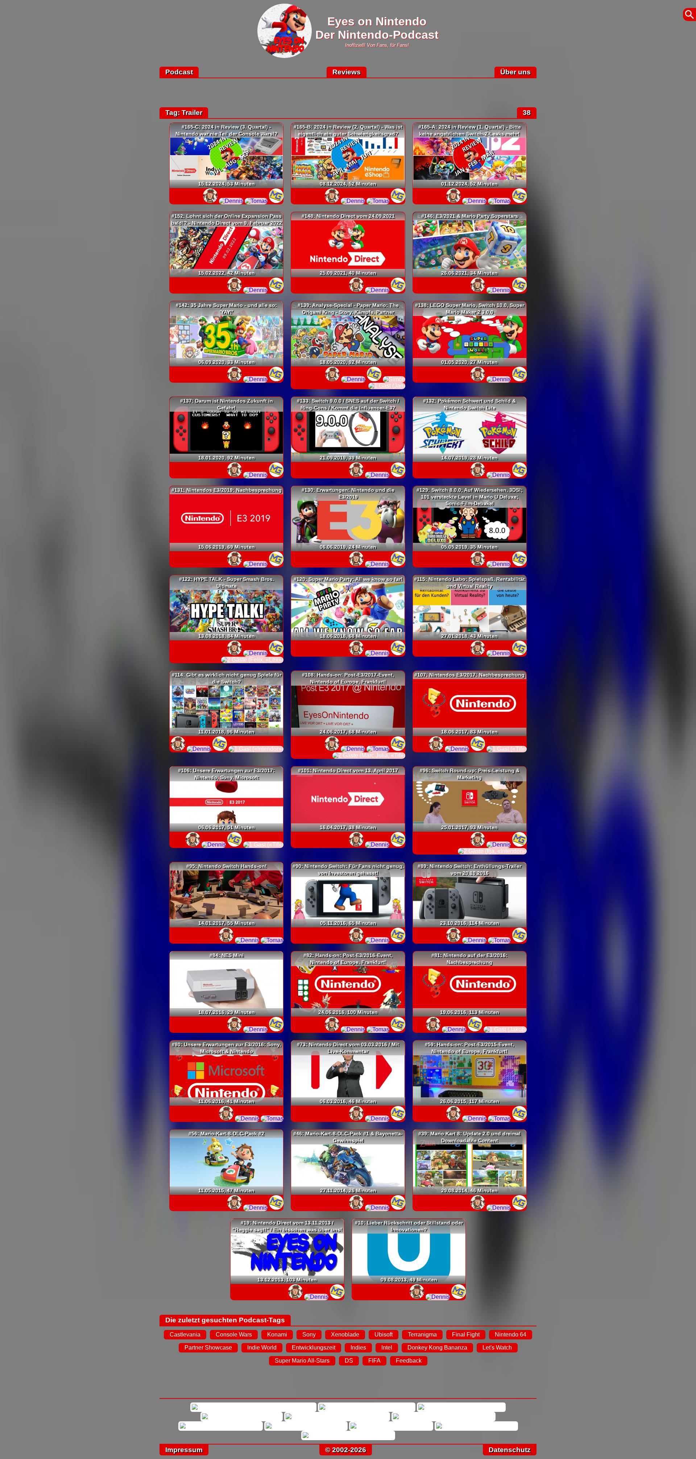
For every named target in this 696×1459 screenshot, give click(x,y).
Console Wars (234, 1334)
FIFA (374, 1361)
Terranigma (422, 1334)
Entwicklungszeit (313, 1347)
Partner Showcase (208, 1347)
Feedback (409, 1361)
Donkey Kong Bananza (437, 1347)
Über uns (515, 72)
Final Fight (466, 1334)
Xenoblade (345, 1334)
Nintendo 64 (510, 1334)
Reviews (346, 72)
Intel (386, 1347)
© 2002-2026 (345, 1450)
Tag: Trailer (183, 112)
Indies (358, 1347)
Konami (277, 1334)
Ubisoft (383, 1334)
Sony (309, 1334)
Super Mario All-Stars (302, 1361)
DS (349, 1361)
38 (527, 112)
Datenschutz (510, 1450)
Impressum (184, 1450)
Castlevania (185, 1334)
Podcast (179, 72)
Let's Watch (497, 1347)
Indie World (262, 1347)
